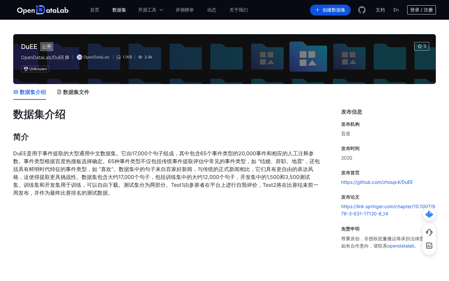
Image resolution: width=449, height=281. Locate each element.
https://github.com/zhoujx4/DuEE (377, 182)
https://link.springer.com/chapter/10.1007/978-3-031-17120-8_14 (388, 210)
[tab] (29, 92)
